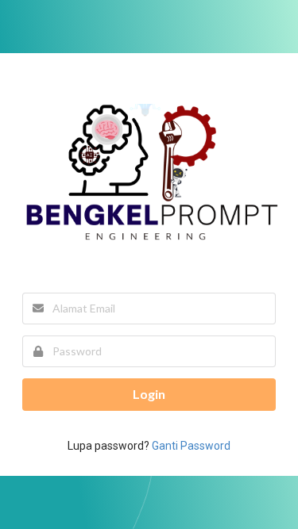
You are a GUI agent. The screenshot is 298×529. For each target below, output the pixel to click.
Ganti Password (191, 445)
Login (149, 393)
